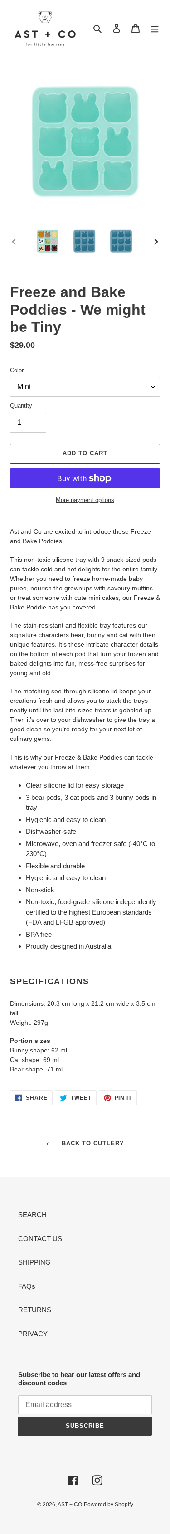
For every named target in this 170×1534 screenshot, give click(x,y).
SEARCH (32, 1214)
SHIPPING (34, 1262)
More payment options (85, 500)
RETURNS (34, 1310)
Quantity (21, 405)
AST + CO (70, 1504)
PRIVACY (33, 1334)
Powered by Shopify (108, 1504)
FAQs (26, 1286)
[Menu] (154, 28)
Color (17, 370)
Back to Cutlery (92, 1143)
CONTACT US (40, 1238)
